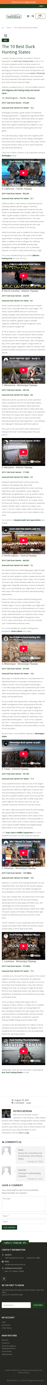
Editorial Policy (7, 1354)
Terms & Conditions (9, 1346)
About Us (5, 1340)
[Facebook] (4, 1279)
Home (3, 27)
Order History (7, 1328)
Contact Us (6, 1343)
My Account (6, 1325)
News (9, 28)
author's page (23, 1133)
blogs (27, 2)
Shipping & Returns (9, 1348)
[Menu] (28, 16)
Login (4, 1322)
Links (41, 6)
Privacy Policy (7, 1351)
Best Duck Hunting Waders (12, 1072)
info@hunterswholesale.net (15, 1264)
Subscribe (38, 1305)
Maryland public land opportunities (27, 520)
